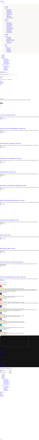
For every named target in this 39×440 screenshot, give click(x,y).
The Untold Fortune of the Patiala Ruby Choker (9, 220)
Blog (0, 356)
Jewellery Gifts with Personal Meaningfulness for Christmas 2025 (12, 128)
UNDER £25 (6, 68)
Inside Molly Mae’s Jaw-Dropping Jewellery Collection (10, 158)
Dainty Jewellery (6, 64)
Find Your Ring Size (3, 352)
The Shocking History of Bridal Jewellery (8, 171)
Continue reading (2, 118)
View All (6, 8)
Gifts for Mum (6, 386)
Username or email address (4, 74)
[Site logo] (2, 1)
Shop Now (13, 426)
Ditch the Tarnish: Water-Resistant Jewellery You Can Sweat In (12, 200)
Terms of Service (2, 364)
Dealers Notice (2, 362)
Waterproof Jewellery (7, 60)
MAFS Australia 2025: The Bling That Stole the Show (10, 143)
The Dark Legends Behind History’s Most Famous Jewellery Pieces (13, 276)
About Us (1, 357)
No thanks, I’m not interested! (19, 437)
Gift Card (5, 67)
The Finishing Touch (7, 66)
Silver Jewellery (6, 59)
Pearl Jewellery (6, 61)
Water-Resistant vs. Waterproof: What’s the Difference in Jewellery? (13, 185)
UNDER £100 (6, 70)
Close (1, 371)
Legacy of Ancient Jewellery (5, 234)
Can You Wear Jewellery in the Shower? (8, 114)
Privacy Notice (2, 363)
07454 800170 (3, 365)
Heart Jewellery (6, 62)
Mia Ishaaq (4, 368)
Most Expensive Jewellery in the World (7, 248)
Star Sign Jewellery (7, 63)
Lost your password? (3, 79)
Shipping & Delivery (3, 351)
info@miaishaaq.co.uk (4, 366)
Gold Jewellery (6, 380)
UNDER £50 (6, 69)
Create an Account (5, 72)
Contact (1, 350)
